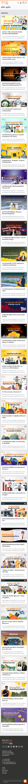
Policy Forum (5, 770)
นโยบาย (3, 767)
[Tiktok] (19, 747)
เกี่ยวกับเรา (4, 773)
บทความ (4, 769)
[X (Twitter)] (6, 747)
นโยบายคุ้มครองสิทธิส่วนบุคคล (9, 763)
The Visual (4, 772)
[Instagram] (14, 747)
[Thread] (11, 747)
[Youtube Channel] (8, 747)
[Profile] (20, 3)
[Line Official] (16, 747)
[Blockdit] (22, 747)
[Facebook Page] (3, 747)
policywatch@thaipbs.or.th (9, 762)
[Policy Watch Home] (4, 2)
